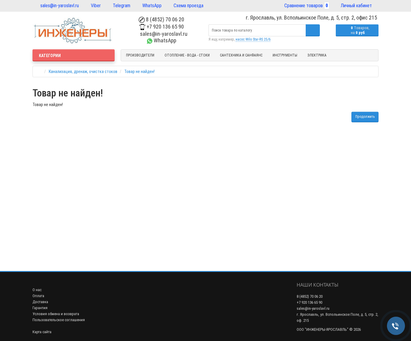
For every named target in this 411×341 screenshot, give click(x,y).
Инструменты (285, 55)
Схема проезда (187, 5)
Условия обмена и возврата (55, 314)
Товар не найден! (139, 71)
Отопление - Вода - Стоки (187, 55)
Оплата (38, 296)
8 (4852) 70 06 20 (164, 19)
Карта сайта (41, 332)
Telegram (121, 5)
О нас (37, 290)
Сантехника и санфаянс (241, 55)
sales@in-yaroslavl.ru (59, 5)
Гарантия (40, 308)
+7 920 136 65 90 (164, 26)
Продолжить (365, 116)
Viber (95, 5)
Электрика (316, 55)
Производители (140, 55)
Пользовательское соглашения (58, 320)
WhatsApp (151, 5)
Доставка (40, 302)
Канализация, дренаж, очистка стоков (83, 71)
